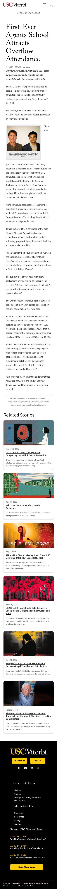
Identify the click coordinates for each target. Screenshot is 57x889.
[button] (45, 6)
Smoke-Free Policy (28, 886)
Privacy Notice (16, 883)
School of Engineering (28, 13)
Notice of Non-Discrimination (32, 883)
